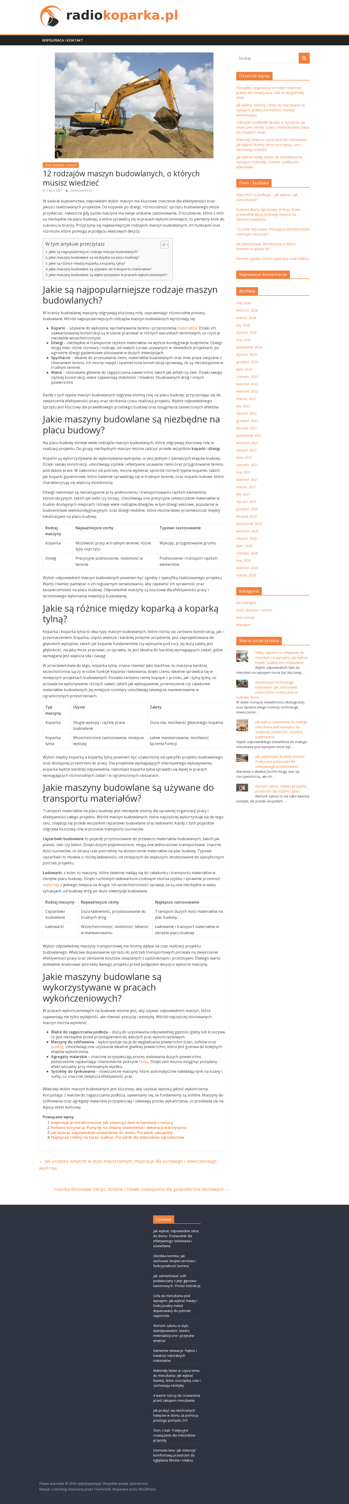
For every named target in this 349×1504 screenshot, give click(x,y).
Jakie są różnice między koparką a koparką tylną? (87, 263)
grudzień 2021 (247, 420)
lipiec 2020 (244, 546)
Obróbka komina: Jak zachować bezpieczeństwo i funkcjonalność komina (174, 1261)
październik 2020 (249, 523)
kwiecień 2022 (247, 391)
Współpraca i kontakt (62, 40)
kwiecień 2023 (247, 384)
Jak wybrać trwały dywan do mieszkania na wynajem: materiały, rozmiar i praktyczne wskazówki (269, 162)
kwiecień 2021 (247, 479)
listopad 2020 (246, 516)
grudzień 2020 (247, 509)
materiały (51, 884)
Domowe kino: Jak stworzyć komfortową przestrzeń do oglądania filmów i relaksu (174, 1455)
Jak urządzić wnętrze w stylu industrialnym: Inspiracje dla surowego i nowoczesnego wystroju (128, 1164)
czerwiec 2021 (247, 465)
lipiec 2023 (244, 369)
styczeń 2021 (246, 501)
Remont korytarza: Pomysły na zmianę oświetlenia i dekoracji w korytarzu (119, 1127)
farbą (144, 1061)
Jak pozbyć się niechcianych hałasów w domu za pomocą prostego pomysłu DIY (175, 1415)
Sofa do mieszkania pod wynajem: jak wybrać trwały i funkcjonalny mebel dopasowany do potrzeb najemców (175, 1305)
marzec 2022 (246, 398)
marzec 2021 (246, 487)
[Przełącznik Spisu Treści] (162, 245)
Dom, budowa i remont (60, 165)
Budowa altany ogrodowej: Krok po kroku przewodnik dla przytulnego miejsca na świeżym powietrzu (268, 214)
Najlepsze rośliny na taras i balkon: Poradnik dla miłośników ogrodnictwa (117, 1137)
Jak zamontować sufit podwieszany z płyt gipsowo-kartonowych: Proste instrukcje (177, 1281)
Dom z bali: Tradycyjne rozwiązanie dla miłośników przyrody (174, 1435)
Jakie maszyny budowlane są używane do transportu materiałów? (100, 269)
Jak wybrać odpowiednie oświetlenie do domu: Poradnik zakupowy (112, 1132)
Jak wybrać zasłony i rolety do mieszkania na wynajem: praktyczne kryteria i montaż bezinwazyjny (270, 110)
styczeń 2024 (246, 354)
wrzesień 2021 (247, 442)
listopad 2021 (246, 428)
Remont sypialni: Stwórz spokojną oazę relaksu (272, 258)
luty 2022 (243, 406)
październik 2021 (249, 435)
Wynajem (243, 625)
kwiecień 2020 (247, 568)
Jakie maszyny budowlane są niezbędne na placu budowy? (94, 257)
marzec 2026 (246, 317)
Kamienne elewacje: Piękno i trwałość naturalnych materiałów (175, 1355)
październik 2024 (249, 347)
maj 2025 (243, 339)
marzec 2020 (246, 575)
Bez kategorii (246, 602)
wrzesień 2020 (247, 531)
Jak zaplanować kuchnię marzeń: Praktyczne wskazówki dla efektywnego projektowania (280, 761)
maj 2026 (243, 303)
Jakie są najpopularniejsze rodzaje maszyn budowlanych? (93, 251)
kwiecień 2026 (247, 310)
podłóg (57, 1046)
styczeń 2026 (246, 332)
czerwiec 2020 (247, 553)
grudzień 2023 (247, 362)
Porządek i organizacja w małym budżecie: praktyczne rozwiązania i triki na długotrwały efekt (270, 92)
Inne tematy (245, 617)
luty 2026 (243, 325)
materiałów (187, 328)
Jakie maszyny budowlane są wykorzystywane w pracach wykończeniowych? (108, 274)
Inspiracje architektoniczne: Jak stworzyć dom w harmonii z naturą (112, 1122)
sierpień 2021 (246, 450)
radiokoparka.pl (81, 190)
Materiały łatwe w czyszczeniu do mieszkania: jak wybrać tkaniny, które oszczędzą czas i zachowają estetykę (271, 144)
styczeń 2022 (246, 413)
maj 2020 (243, 560)
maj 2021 (243, 472)
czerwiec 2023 (247, 376)
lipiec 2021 (244, 457)
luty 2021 (243, 494)
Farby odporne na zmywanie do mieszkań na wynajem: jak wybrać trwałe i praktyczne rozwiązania (281, 657)
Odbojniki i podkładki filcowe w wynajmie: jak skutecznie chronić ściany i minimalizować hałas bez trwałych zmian (273, 127)
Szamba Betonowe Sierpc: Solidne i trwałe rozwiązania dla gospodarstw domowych (141, 1189)
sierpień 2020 (246, 538)
